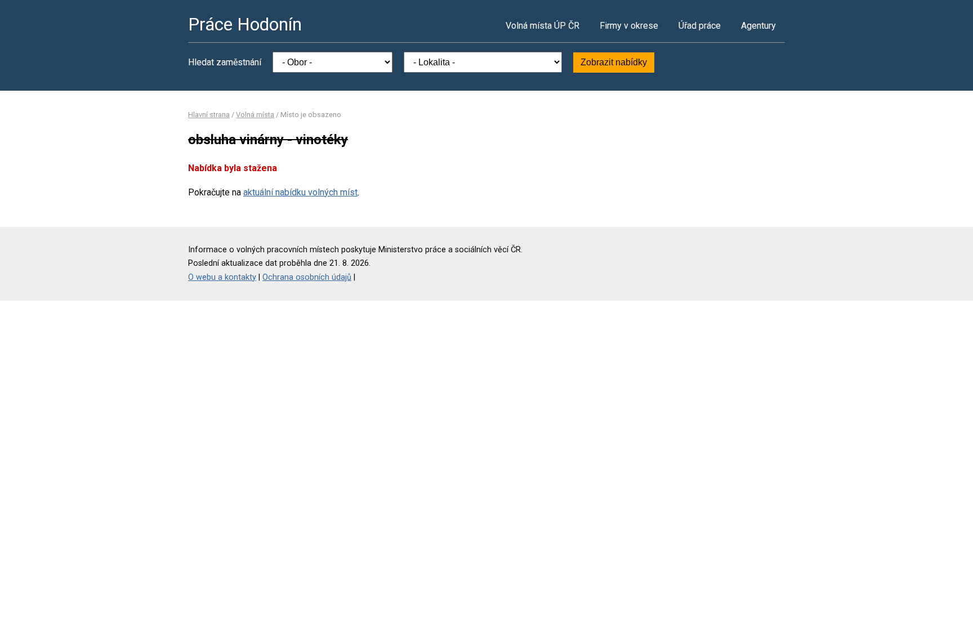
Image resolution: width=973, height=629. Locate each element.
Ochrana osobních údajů (306, 277)
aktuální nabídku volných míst (300, 192)
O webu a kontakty (222, 277)
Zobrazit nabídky (614, 62)
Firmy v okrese (629, 25)
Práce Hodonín (245, 24)
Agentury (758, 25)
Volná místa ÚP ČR (542, 25)
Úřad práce (700, 25)
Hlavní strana (209, 114)
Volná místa (255, 114)
